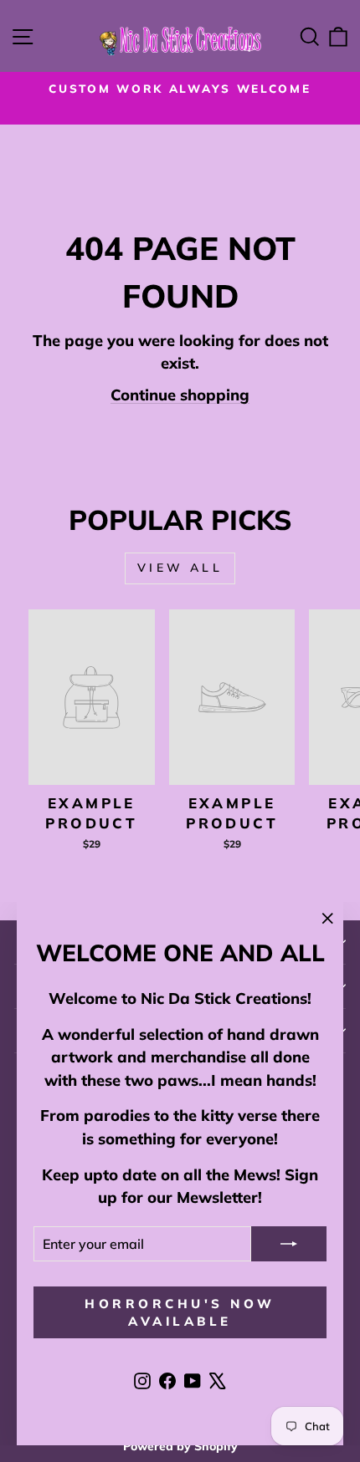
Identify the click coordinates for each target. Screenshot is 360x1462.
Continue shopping (180, 395)
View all (180, 567)
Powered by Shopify (180, 1446)
